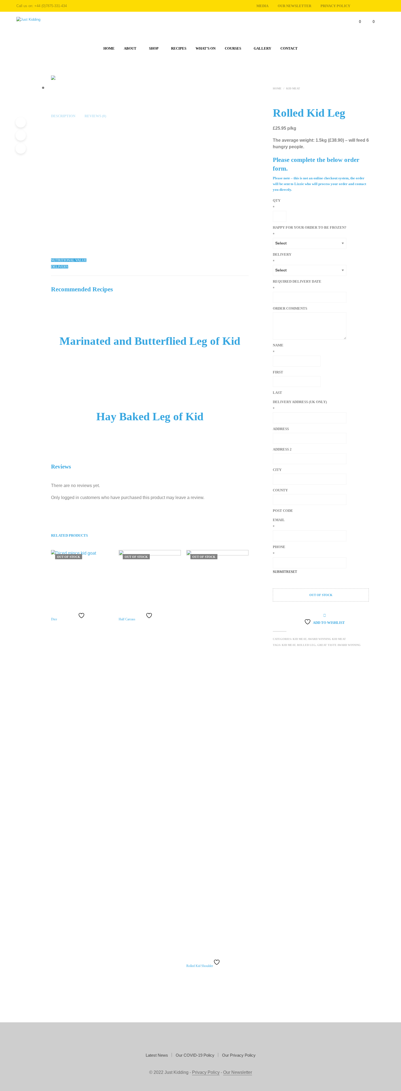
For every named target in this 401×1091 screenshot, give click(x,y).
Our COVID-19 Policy (195, 1055)
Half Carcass (127, 619)
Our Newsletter (294, 6)
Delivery (59, 266)
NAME (278, 345)
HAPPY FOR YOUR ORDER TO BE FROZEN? (309, 227)
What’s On (206, 48)
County (280, 490)
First (278, 372)
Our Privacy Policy (239, 1055)
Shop (153, 48)
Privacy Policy (206, 1072)
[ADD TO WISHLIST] (82, 615)
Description (63, 116)
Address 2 (282, 449)
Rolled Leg (306, 644)
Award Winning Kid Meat (327, 638)
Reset (291, 571)
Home (109, 48)
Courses (233, 48)
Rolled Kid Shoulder (199, 966)
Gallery (262, 48)
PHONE (279, 547)
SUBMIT (279, 571)
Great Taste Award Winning (339, 644)
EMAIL (279, 520)
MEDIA (262, 6)
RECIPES (178, 48)
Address (281, 429)
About (130, 48)
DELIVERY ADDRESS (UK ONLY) (300, 402)
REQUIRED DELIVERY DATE (297, 281)
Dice (54, 619)
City (277, 470)
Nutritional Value (68, 260)
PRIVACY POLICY (335, 6)
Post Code (283, 511)
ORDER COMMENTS (290, 308)
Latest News (157, 1055)
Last (277, 393)
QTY (276, 200)
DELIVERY (282, 254)
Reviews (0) (95, 116)
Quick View (85, 607)
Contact (289, 48)
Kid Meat (293, 88)
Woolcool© (78, 243)
